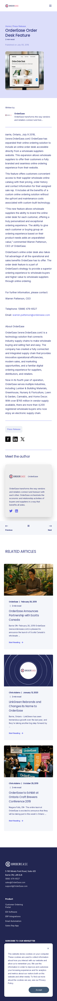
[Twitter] (22, 439)
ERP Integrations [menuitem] (13, 916)
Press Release (19, 26)
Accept (39, 990)
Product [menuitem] (9, 899)
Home (8, 26)
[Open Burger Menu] (50, 5)
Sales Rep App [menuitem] (12, 925)
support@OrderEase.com (16, 886)
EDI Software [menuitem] (11, 912)
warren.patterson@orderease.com (31, 315)
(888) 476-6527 (12, 879)
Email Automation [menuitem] (13, 921)
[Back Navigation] (28, 526)
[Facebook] (8, 439)
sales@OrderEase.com (15, 882)
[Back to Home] (12, 5)
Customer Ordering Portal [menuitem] (14, 905)
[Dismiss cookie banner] (48, 948)
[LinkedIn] (15, 439)
